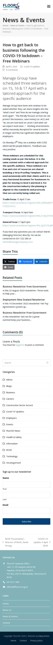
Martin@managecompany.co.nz (18, 241)
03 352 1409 (13, 582)
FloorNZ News (13, 430)
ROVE (9, 449)
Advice (9, 379)
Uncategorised (13, 462)
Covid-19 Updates (32, 66)
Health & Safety (14, 437)
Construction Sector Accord (19, 405)
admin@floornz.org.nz (17, 586)
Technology (12, 456)
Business (10, 392)
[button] (48, 6)
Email (5, 505)
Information (12, 443)
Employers (11, 418)
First (5, 489)
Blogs (9, 386)
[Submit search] (47, 362)
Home (5, 25)
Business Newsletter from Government (24, 286)
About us (7, 610)
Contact (6, 622)
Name (6, 478)
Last (5, 499)
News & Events (17, 25)
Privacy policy (36, 640)
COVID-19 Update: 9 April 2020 (40, 542)
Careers (10, 398)
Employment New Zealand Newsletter (24, 299)
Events (9, 424)
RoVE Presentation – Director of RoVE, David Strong (15, 542)
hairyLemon (43, 636)
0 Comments (12, 69)
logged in (20, 344)
